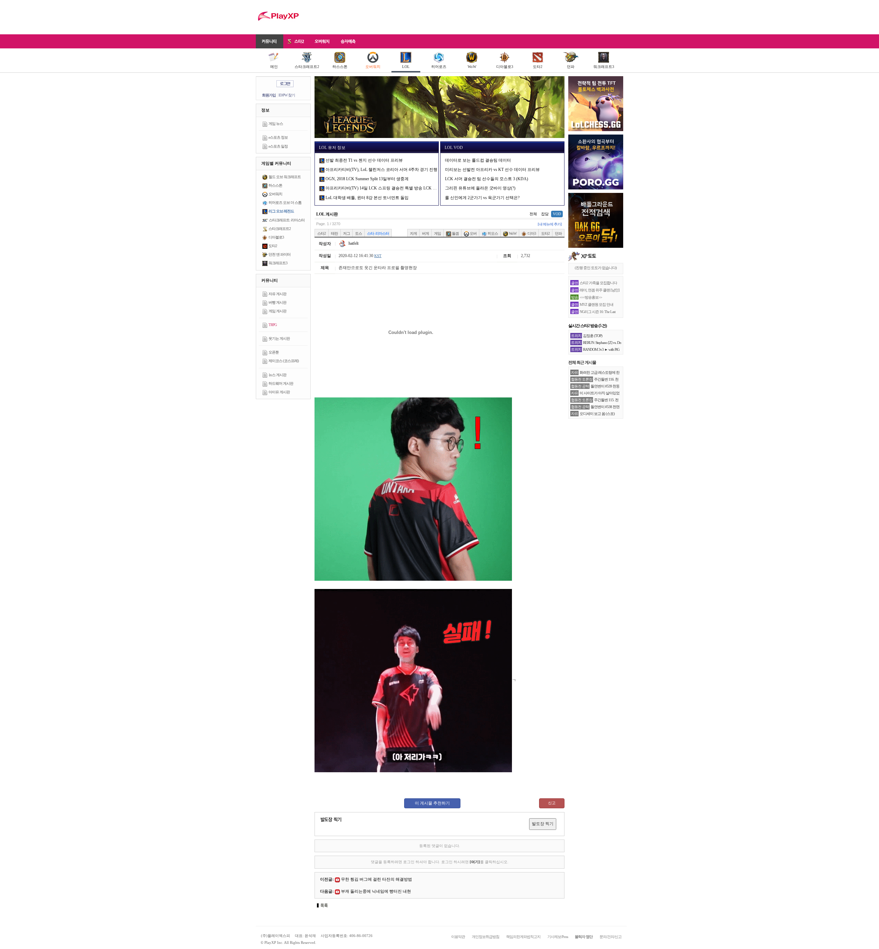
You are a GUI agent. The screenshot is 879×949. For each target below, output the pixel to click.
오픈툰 (274, 352)
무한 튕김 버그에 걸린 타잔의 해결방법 (376, 879)
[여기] (475, 862)
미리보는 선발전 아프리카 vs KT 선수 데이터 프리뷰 (492, 169)
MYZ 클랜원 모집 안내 (596, 304)
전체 (533, 214)
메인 (274, 67)
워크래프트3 (603, 67)
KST (377, 256)
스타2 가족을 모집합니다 (598, 283)
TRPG (273, 325)
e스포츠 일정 (278, 146)
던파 (570, 67)
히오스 (492, 233)
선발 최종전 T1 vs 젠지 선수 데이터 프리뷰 (363, 160)
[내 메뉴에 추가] (550, 224)
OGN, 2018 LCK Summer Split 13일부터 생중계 (366, 178)
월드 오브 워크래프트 (285, 177)
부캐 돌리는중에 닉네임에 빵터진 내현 (376, 891)
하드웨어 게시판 (281, 383)
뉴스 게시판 (277, 375)
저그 (346, 233)
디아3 (531, 233)
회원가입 (269, 95)
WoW (472, 67)
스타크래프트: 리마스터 (287, 220)
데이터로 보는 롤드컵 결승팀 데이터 (478, 160)
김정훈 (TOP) (592, 336)
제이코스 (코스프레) (284, 361)
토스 (358, 233)
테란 (334, 233)
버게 (425, 233)
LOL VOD (454, 147)
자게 (413, 233)
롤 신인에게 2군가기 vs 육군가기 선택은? (482, 197)
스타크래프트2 (307, 67)
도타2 (538, 67)
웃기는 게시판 (279, 338)
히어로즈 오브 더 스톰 (285, 202)
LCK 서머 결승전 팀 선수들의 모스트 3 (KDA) (486, 178)
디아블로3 (504, 67)
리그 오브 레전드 (281, 211)
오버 (473, 233)
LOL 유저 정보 (332, 147)
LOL (406, 67)
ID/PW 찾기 (286, 95)
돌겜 (455, 233)
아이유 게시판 (279, 392)
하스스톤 (339, 67)
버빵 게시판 (277, 302)
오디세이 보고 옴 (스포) (597, 414)
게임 (437, 233)
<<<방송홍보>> (591, 297)
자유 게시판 (277, 294)
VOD (557, 214)
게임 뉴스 (276, 123)
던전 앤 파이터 (279, 254)
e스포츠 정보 (278, 137)
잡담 (545, 214)
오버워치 (372, 67)
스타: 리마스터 (378, 233)
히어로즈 (438, 67)
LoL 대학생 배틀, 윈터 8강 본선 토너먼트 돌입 (366, 197)
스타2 (321, 233)
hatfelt (352, 243)
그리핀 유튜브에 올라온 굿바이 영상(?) (480, 188)
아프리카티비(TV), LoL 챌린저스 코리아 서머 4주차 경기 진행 (380, 169)
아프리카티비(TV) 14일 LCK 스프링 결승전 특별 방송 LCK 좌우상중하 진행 (393, 188)
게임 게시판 (277, 311)
